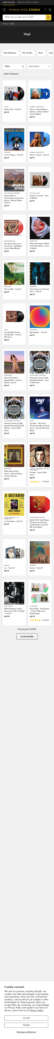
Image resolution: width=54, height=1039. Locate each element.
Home (5, 24)
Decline (26, 1025)
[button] (4, 10)
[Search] (48, 17)
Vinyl (12, 24)
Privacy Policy (36, 1011)
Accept (26, 1018)
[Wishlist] (45, 9)
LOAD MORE (27, 637)
